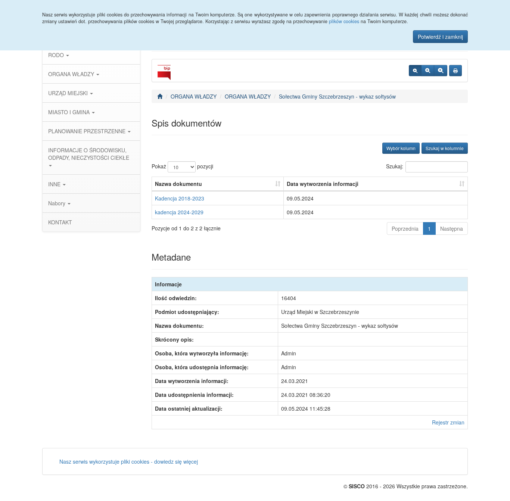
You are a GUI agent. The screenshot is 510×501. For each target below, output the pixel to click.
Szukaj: (394, 166)
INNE (55, 184)
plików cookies (344, 21)
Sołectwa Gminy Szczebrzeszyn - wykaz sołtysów (337, 96)
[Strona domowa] (159, 96)
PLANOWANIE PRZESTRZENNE (87, 131)
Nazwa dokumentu (178, 183)
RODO (56, 55)
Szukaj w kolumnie (445, 148)
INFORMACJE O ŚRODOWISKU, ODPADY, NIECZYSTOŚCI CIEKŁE (88, 153)
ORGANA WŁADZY (72, 74)
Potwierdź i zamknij (440, 36)
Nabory (57, 203)
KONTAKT (60, 222)
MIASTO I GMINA (69, 112)
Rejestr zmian (448, 422)
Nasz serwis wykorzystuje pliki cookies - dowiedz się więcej (128, 461)
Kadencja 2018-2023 (179, 198)
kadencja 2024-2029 (179, 212)
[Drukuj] (455, 70)
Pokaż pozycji (182, 166)
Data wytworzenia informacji (322, 183)
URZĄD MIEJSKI (68, 93)
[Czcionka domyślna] (415, 70)
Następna (451, 228)
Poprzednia (405, 228)
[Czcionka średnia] (427, 70)
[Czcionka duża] (440, 70)
